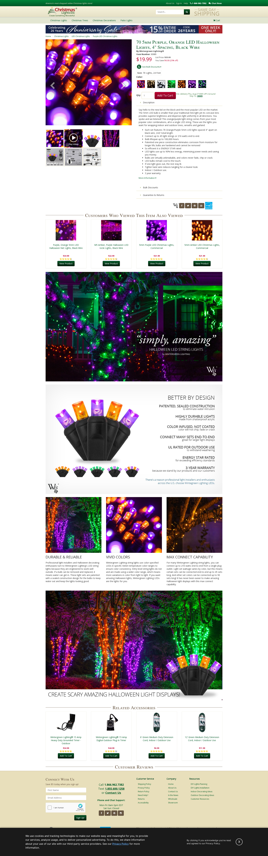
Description (148, 102)
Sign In (179, 3)
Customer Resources (200, 799)
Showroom (173, 802)
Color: (139, 76)
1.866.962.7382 (114, 784)
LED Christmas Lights (81, 36)
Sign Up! (80, 817)
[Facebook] (181, 205)
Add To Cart (165, 95)
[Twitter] (188, 205)
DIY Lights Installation (200, 787)
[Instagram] (121, 813)
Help (186, 3)
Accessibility (143, 802)
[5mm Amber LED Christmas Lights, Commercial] (202, 230)
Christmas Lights (61, 36)
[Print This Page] (201, 205)
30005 (200, 96)
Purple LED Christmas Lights (105, 36)
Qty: (138, 95)
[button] (123, 86)
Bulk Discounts (150, 187)
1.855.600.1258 (114, 788)
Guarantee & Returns (153, 195)
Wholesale (172, 799)
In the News (173, 795)
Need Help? (143, 795)
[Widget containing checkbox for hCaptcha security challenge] (65, 808)
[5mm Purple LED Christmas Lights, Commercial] (156, 230)
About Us (170, 3)
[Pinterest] (195, 205)
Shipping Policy (144, 784)
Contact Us (113, 793)
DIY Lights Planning (199, 784)
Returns (141, 799)
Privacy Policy (144, 787)
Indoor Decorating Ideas (201, 791)
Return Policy (143, 791)
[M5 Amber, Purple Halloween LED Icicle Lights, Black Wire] (111, 230)
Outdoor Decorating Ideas (202, 795)
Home (48, 36)
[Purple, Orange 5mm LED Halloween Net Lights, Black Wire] (66, 230)
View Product (66, 263)
